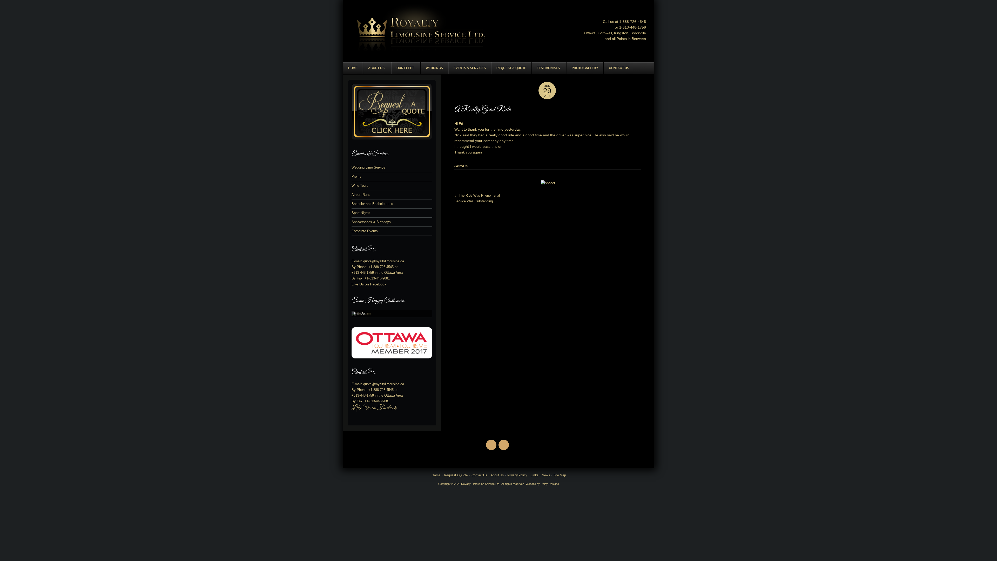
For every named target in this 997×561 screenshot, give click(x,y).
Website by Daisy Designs (542, 483)
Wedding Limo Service (368, 167)
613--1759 (634, 27)
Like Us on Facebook (369, 284)
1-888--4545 (632, 21)
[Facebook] (492, 440)
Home (436, 475)
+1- (381, 267)
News (546, 475)
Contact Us (479, 475)
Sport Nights (361, 213)
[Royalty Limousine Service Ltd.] (421, 32)
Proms (356, 176)
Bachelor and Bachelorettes (372, 204)
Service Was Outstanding (475, 201)
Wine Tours (360, 186)
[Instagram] (504, 440)
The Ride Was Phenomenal (477, 195)
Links (534, 475)
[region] (392, 313)
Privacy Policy (517, 475)
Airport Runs (361, 195)
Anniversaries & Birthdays (371, 222)
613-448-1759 (364, 273)
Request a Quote (456, 475)
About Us (497, 475)
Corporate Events (365, 231)
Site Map (560, 475)
